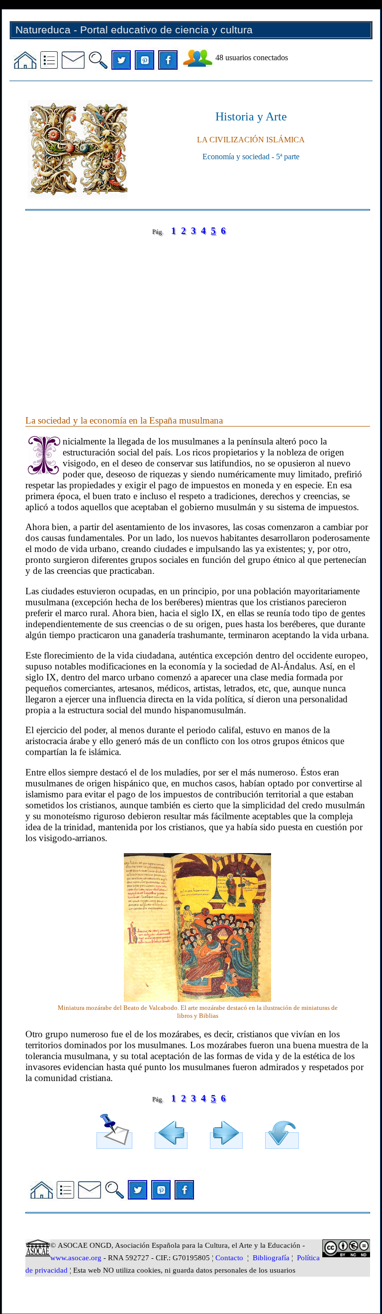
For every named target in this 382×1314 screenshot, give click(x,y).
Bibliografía (271, 1258)
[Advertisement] (197, 315)
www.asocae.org (75, 1258)
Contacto (229, 1258)
